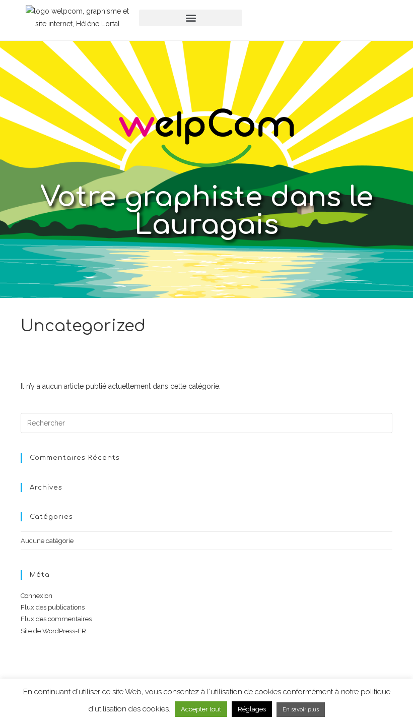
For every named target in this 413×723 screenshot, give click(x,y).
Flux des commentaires (56, 619)
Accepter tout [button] (201, 709)
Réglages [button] (252, 709)
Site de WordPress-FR (53, 631)
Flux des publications (53, 607)
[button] (190, 18)
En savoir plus (301, 709)
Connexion (36, 595)
